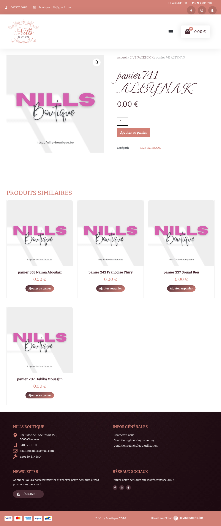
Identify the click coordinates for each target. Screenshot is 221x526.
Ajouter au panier (133, 132)
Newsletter (177, 3)
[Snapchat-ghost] (212, 10)
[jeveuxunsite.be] (188, 518)
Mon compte (202, 3)
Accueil (122, 57)
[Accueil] (23, 31)
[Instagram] (202, 10)
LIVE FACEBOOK (142, 57)
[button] (170, 31)
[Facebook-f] (191, 10)
